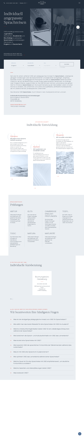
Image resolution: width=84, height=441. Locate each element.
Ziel (45, 63)
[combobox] (17, 66)
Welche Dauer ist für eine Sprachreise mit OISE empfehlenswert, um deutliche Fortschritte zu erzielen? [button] (41, 362)
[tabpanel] (42, 283)
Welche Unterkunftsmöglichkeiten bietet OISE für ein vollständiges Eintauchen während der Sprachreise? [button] (41, 330)
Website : (23, 3)
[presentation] (78, 27)
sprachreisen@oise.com (18, 104)
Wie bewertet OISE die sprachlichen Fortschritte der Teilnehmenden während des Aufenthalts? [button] (42, 346)
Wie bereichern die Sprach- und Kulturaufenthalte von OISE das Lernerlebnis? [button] (41, 336)
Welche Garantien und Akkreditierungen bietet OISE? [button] (32, 368)
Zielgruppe (30, 63)
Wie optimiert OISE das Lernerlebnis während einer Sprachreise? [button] (36, 357)
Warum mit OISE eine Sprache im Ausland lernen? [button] (31, 352)
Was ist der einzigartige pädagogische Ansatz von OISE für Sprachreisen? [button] (39, 319)
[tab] (42, 319)
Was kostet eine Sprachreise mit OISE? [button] (27, 340)
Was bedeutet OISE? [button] (20, 373)
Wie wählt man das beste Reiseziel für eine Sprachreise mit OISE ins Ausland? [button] (41, 324)
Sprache (13, 63)
